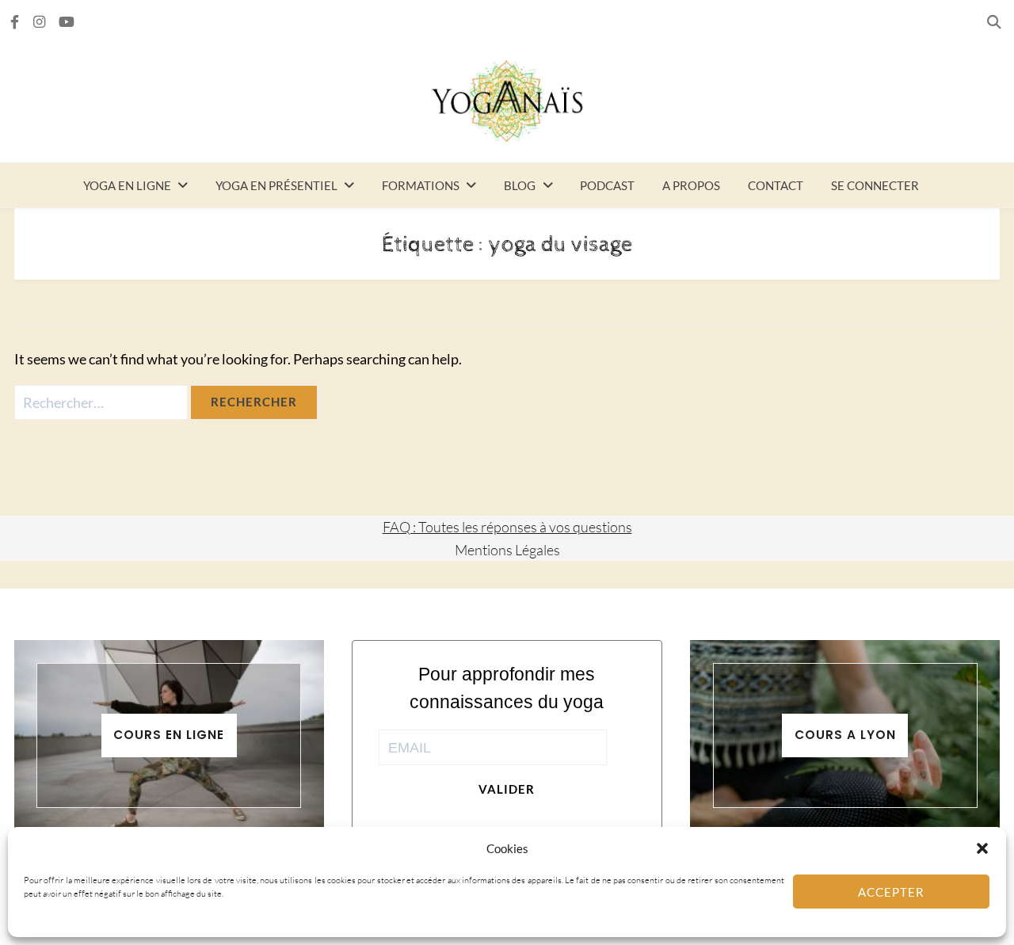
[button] (982, 848)
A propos (691, 185)
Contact (775, 185)
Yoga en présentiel (276, 185)
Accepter (891, 892)
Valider (506, 789)
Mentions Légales (507, 549)
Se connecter (875, 185)
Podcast (607, 185)
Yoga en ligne (127, 185)
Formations (420, 185)
